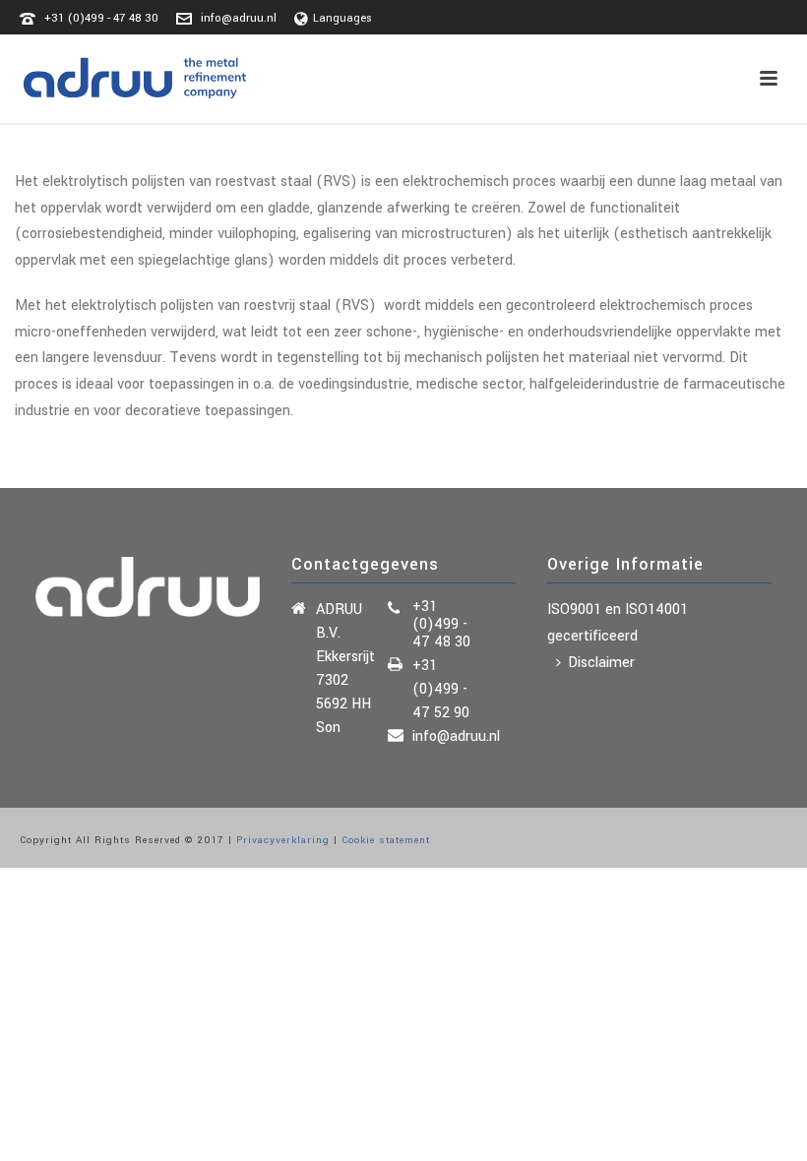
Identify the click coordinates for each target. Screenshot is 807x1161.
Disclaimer (601, 662)
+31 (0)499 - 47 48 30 (101, 18)
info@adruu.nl (239, 18)
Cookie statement (385, 840)
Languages (342, 18)
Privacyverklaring (283, 840)
